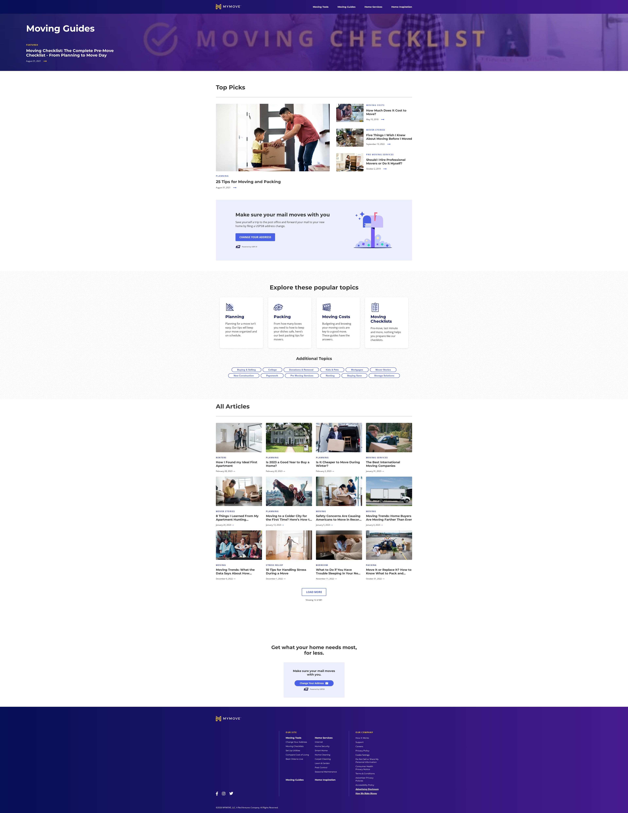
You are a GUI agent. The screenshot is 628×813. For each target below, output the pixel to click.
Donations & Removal (301, 369)
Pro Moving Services (301, 375)
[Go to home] (232, 7)
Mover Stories (383, 369)
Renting (330, 375)
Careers (359, 746)
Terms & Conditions (365, 773)
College (272, 369)
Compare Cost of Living (297, 755)
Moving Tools (320, 6)
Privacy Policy (362, 750)
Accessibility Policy (365, 785)
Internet (319, 742)
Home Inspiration (401, 6)
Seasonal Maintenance (326, 772)
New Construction (244, 375)
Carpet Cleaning (323, 759)
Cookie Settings (363, 755)
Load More (314, 592)
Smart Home (321, 750)
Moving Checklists (295, 746)
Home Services (373, 6)
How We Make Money (366, 793)
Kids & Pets (332, 369)
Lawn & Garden (322, 763)
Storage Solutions (384, 375)
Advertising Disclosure (367, 789)
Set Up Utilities (293, 750)
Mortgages (357, 369)
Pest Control (321, 767)
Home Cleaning (322, 755)
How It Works (362, 738)
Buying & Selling (246, 369)
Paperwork (272, 375)
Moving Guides (346, 6)
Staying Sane (354, 375)
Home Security (322, 746)
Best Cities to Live (294, 759)
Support (360, 742)
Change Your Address (255, 237)
